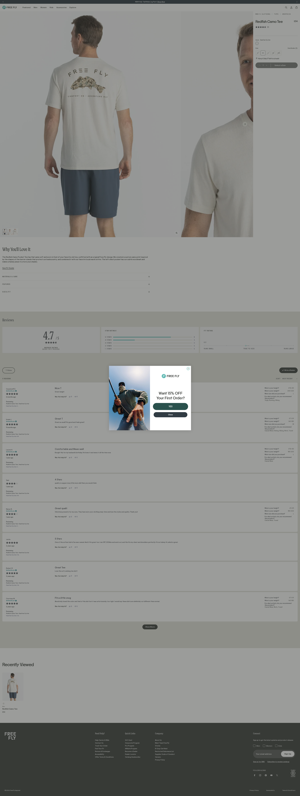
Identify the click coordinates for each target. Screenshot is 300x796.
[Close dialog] (188, 368)
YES (170, 406)
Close (170, 415)
